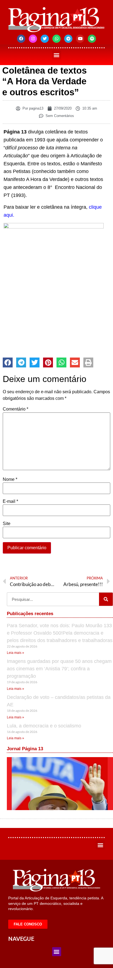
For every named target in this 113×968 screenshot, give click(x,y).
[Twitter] (45, 39)
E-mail (10, 501)
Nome (10, 479)
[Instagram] (33, 39)
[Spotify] (92, 39)
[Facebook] (21, 39)
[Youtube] (80, 39)
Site (6, 523)
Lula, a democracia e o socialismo (44, 726)
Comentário (15, 409)
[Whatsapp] (56, 39)
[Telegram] (68, 39)
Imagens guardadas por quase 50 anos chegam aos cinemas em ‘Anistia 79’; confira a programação (59, 669)
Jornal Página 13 (25, 748)
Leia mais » (15, 653)
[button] (56, 55)
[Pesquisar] (106, 599)
